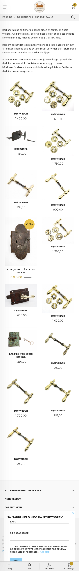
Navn (13, 522)
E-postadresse (19, 533)
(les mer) (45, 552)
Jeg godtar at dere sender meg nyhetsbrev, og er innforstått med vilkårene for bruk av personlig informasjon (39, 549)
